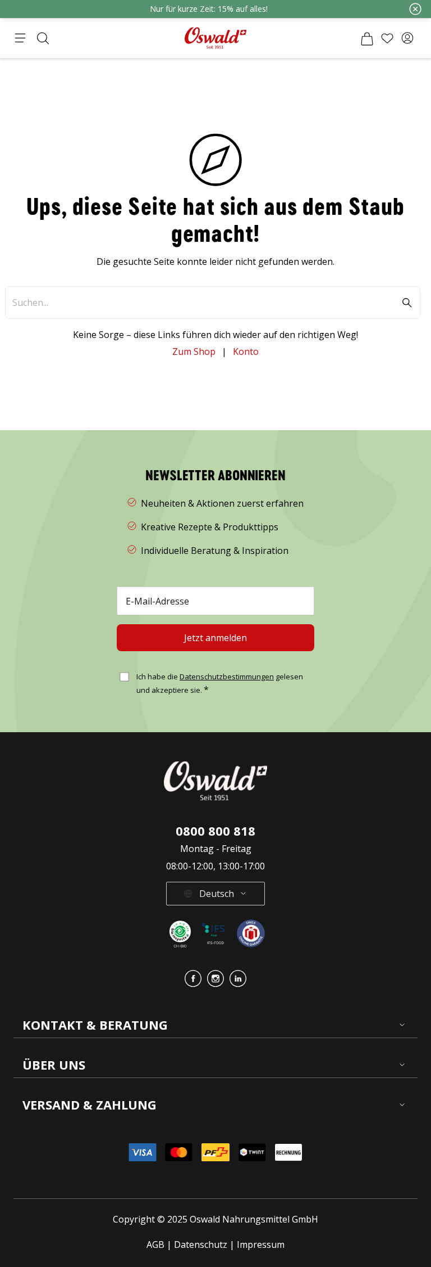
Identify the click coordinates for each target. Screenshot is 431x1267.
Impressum (261, 1244)
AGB (156, 1244)
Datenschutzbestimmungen (227, 676)
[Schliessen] (415, 9)
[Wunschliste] (387, 38)
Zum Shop (194, 351)
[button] (407, 38)
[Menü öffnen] (20, 38)
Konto (246, 351)
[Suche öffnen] (42, 38)
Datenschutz (200, 1244)
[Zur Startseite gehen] (215, 38)
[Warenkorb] (367, 38)
